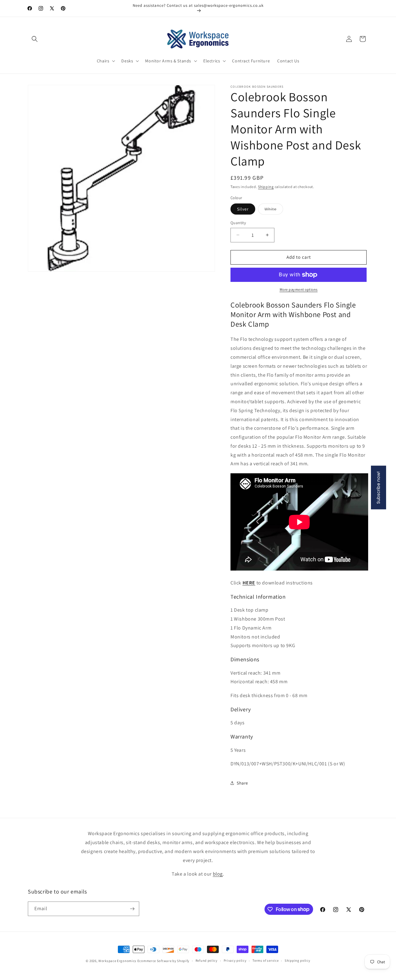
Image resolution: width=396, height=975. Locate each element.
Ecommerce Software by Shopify (163, 961)
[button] (34, 39)
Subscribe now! (378, 487)
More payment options (299, 289)
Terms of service (265, 960)
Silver (243, 209)
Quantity (238, 222)
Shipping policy (297, 960)
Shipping (266, 186)
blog (218, 874)
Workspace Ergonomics (117, 961)
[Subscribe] (132, 909)
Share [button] (242, 783)
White (274, 210)
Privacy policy (235, 960)
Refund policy (206, 960)
